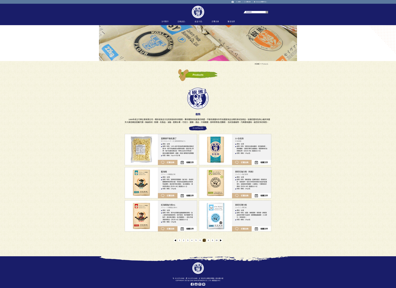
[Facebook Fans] (233, 2)
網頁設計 (215, 280)
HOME (257, 64)
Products (265, 64)
